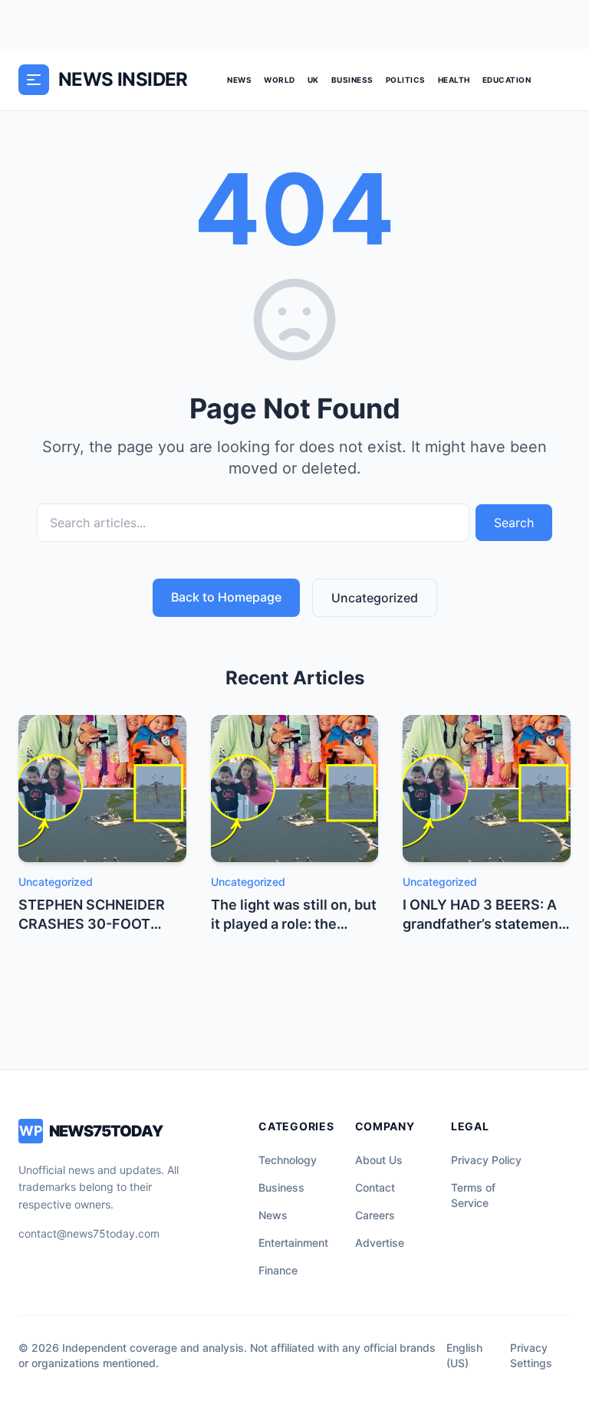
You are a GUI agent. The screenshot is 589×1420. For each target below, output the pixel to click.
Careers (375, 1215)
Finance (278, 1270)
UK (313, 79)
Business (352, 79)
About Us (379, 1159)
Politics (406, 79)
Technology (287, 1159)
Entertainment (293, 1242)
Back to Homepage (226, 597)
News (239, 79)
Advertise (379, 1242)
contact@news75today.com (89, 1233)
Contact (375, 1187)
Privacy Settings (531, 1355)
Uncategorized (374, 597)
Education (506, 79)
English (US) (464, 1355)
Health (454, 79)
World (279, 79)
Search (514, 522)
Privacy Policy (486, 1159)
